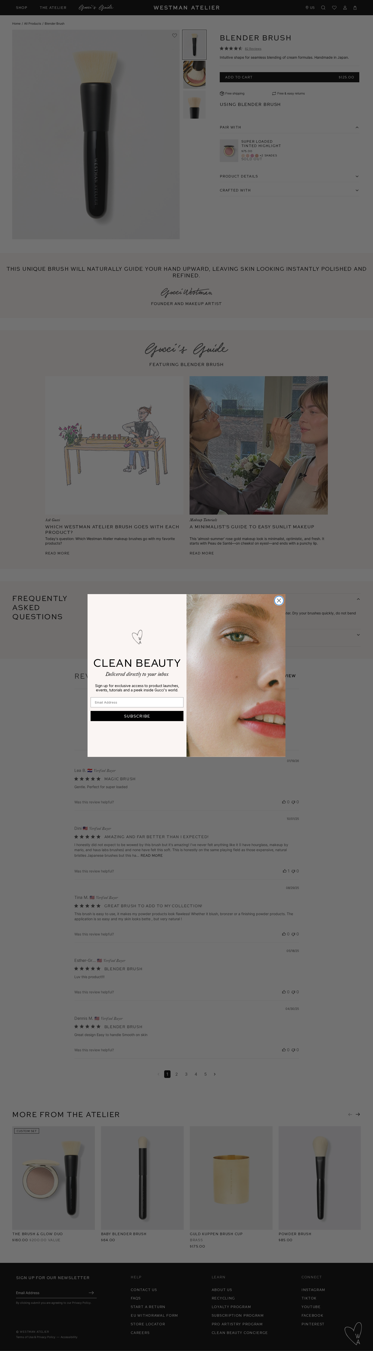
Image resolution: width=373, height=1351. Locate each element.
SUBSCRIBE (137, 715)
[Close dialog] (279, 600)
